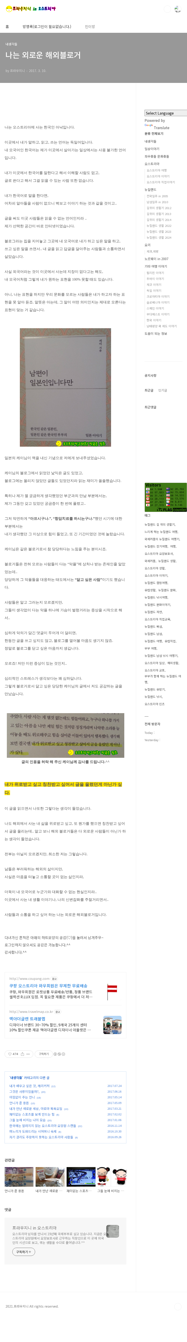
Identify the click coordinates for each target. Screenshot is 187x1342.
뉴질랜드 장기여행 (156, 546)
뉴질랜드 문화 (167, 590)
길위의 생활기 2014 (159, 220)
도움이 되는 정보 (156, 333)
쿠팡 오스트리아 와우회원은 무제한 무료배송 (48, 985)
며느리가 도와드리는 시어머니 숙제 (33, 1131)
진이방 (90, 26)
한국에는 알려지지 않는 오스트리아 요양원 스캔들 (42, 1125)
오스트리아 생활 (155, 568)
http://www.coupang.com (29, 979)
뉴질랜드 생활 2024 (159, 237)
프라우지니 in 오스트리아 (34, 1227)
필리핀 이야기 (155, 273)
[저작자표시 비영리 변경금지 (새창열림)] (59, 1054)
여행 (173, 546)
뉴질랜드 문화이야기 (157, 604)
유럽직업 (170, 641)
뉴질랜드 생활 (167, 561)
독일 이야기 (154, 290)
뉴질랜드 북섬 (153, 626)
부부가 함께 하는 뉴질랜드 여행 (163, 679)
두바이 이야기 (155, 279)
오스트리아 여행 (157, 170)
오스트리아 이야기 (158, 176)
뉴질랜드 (150, 189)
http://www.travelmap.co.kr (31, 1012)
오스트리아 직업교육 (157, 619)
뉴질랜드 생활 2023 (159, 231)
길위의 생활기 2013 (159, 214)
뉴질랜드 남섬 (153, 634)
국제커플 (150, 561)
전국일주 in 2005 (157, 196)
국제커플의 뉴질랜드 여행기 (162, 539)
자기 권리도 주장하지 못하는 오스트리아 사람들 (41, 1137)
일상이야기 (152, 148)
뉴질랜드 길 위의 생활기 (160, 524)
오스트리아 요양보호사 (159, 553)
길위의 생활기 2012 (159, 208)
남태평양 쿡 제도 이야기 (162, 326)
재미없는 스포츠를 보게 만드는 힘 (32, 1114)
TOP (178, 1306)
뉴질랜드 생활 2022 (159, 225)
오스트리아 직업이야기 (161, 182)
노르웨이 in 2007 (157, 258)
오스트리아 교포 (155, 670)
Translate (161, 127)
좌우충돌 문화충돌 (157, 156)
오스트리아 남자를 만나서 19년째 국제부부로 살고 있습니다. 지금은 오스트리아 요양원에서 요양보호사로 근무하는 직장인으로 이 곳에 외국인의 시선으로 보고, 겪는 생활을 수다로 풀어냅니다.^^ (59, 1238)
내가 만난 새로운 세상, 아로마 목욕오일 (35, 1108)
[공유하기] (22, 1054)
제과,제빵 (152, 251)
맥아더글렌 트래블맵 (27, 1018)
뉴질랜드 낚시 (153, 696)
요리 (148, 245)
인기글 (162, 390)
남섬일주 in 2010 (157, 202)
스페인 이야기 (155, 308)
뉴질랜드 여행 (153, 641)
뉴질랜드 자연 (153, 612)
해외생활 (172, 663)
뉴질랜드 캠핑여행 (156, 583)
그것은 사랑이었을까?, (24, 1091)
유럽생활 (150, 590)
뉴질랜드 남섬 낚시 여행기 (161, 655)
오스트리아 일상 (155, 663)
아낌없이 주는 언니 (22, 1097)
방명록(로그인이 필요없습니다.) (47, 26)
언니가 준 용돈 (19, 1103)
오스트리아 (152, 163)
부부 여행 (150, 648)
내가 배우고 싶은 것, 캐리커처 (29, 1085)
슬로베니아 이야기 (158, 302)
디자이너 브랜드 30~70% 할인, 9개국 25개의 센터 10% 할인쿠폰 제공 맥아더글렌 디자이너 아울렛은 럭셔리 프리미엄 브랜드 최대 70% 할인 (51, 1027)
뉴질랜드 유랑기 (155, 689)
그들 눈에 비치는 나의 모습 (27, 1120)
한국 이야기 (154, 320)
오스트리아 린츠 (155, 704)
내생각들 (16, 1077)
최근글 (149, 390)
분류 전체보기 (154, 133)
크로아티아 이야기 (158, 296)
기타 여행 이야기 (156, 266)
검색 (167, 9)
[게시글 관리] (28, 1054)
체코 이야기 (154, 284)
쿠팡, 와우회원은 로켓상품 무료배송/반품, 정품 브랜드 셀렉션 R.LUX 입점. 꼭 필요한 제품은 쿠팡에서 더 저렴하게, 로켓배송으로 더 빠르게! (50, 994)
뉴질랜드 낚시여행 (156, 597)
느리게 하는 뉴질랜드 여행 (161, 532)
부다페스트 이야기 (158, 314)
